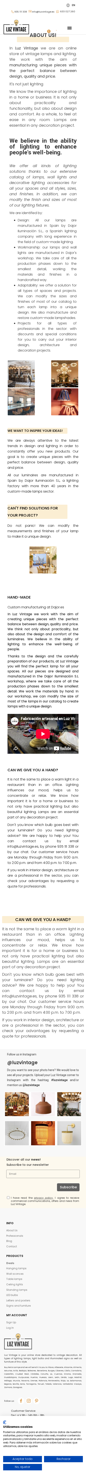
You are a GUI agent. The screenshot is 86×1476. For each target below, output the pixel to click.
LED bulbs (12, 1295)
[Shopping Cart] (47, 28)
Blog (9, 1241)
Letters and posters (18, 1300)
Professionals (14, 1236)
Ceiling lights (14, 1284)
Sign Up (11, 1322)
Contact (11, 1246)
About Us (12, 1230)
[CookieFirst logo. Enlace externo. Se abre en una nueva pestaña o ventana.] (4, 1422)
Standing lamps (16, 1290)
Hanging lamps (16, 1268)
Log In (10, 1328)
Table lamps (14, 1279)
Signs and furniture (18, 1305)
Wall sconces (15, 1274)
